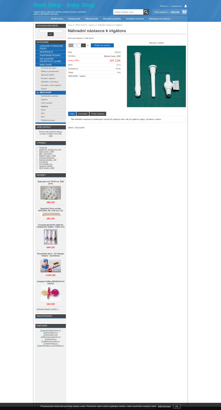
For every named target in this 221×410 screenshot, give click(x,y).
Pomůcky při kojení (48, 68)
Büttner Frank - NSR (112, 56)
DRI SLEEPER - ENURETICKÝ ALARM (50, 60)
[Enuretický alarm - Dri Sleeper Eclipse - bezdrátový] (51, 265)
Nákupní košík (91, 19)
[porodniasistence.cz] (50, 330)
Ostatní (44, 89)
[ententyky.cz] (50, 337)
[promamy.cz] (58, 346)
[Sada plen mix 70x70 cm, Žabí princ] (51, 193)
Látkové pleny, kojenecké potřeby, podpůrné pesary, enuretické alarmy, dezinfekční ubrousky (60, 13)
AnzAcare (43, 147)
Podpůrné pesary (48, 120)
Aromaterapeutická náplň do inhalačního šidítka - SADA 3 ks (51, 226)
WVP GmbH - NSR (46, 168)
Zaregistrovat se (176, 6)
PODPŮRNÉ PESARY (50, 55)
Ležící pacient (46, 103)
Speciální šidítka (47, 75)
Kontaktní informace (135, 19)
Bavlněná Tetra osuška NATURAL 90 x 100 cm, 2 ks (50, 210)
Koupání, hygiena (48, 78)
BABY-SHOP (46, 65)
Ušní (43, 117)
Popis (72, 114)
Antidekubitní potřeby (49, 96)
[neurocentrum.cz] (50, 343)
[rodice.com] (51, 335)
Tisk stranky (80, 127)
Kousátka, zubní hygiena (51, 85)
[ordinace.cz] (50, 333)
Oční (43, 113)
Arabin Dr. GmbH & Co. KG (50, 150)
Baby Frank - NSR (46, 152)
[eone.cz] (51, 339)
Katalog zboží (74, 19)
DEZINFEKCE (46, 52)
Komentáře (82, 114)
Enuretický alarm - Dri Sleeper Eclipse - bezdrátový (50, 255)
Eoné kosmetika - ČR (47, 160)
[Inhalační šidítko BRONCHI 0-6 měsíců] (51, 294)
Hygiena (44, 99)
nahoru (71, 127)
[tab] (72, 114)
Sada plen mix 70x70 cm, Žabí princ (51, 183)
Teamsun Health (45, 166)
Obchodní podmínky (112, 19)
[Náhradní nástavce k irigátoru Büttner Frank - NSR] (156, 76)
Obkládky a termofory (49, 82)
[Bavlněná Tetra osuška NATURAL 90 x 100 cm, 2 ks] (51, 214)
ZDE (50, 136)
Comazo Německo (46, 158)
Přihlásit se (164, 6)
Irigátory (83, 76)
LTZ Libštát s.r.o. (46, 164)
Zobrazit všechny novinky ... (48, 309)
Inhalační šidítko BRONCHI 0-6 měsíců (50, 282)
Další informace (164, 406)
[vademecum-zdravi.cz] (50, 341)
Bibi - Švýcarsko (45, 154)
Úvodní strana (57, 19)
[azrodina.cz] (44, 346)
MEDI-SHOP (73, 76)
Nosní (43, 110)
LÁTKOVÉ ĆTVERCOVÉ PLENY (51, 47)
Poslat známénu (97, 114)
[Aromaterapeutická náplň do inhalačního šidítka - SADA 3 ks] (51, 237)
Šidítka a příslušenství (50, 71)
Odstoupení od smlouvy (159, 19)
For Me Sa (43, 162)
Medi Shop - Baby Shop (64, 5)
